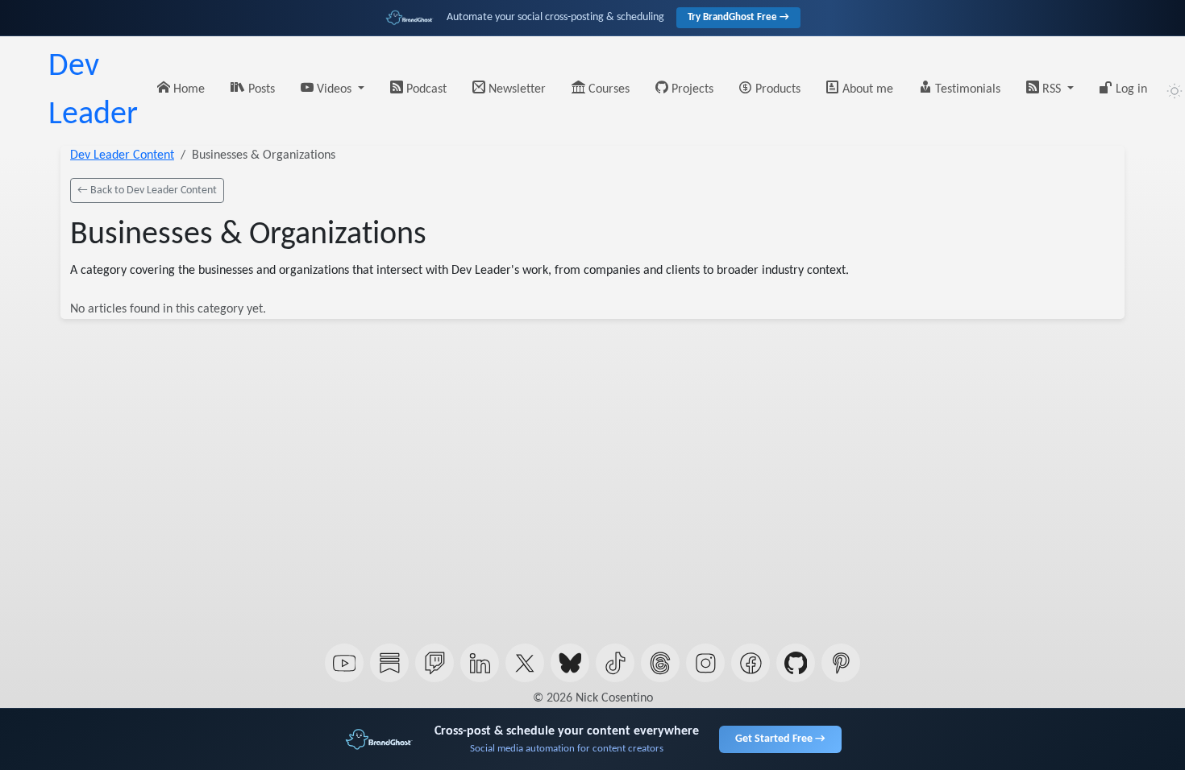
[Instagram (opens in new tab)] (705, 663)
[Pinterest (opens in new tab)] (840, 663)
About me (866, 89)
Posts (260, 89)
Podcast (425, 89)
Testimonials (966, 89)
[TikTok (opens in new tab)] (615, 663)
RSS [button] (1051, 89)
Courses (607, 89)
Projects (690, 89)
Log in (1129, 89)
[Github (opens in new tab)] (795, 663)
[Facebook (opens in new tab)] (750, 663)
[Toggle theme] (1174, 91)
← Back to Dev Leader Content (147, 190)
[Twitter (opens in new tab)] (524, 663)
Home (187, 89)
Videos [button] (334, 89)
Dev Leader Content (122, 155)
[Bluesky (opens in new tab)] (570, 663)
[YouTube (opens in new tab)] (344, 663)
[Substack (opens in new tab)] (389, 663)
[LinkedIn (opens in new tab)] (479, 663)
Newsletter (515, 89)
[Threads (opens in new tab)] (660, 663)
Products (776, 89)
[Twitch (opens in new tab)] (434, 663)
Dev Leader (93, 91)
